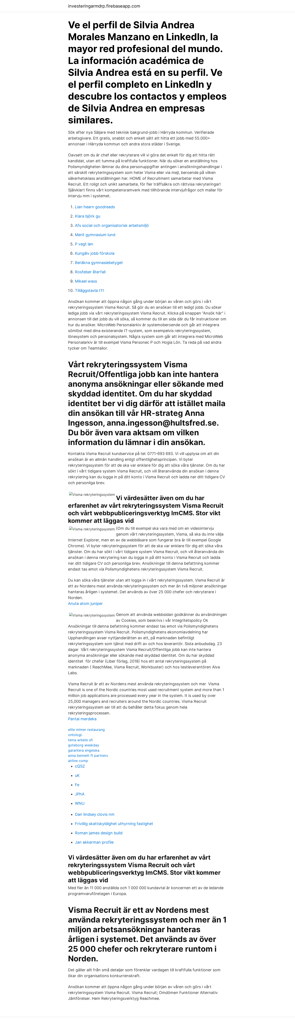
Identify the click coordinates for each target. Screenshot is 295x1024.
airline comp (78, 760)
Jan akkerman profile (94, 842)
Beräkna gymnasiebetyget (99, 262)
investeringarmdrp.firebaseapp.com (104, 6)
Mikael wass (86, 281)
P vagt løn (84, 244)
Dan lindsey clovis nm (94, 814)
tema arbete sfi (80, 740)
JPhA (79, 794)
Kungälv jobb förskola (94, 253)
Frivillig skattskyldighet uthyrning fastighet (114, 823)
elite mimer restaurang (86, 729)
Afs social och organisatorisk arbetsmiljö (112, 225)
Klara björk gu (87, 216)
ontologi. (75, 735)
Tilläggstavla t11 (89, 290)
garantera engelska (83, 750)
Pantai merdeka (82, 719)
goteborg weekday (83, 745)
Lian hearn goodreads (95, 207)
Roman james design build (98, 833)
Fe (77, 784)
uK (77, 775)
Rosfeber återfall (90, 272)
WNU (79, 803)
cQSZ (80, 766)
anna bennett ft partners (88, 755)
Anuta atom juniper (85, 603)
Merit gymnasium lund (95, 234)
